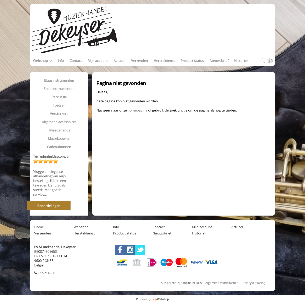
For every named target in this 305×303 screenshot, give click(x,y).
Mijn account (98, 60)
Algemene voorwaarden (221, 283)
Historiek (241, 60)
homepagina (137, 110)
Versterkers (59, 113)
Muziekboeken (59, 138)
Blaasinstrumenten (59, 80)
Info (61, 60)
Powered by (152, 299)
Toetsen (59, 105)
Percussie (59, 97)
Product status (192, 60)
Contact (76, 60)
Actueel (119, 60)
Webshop (40, 60)
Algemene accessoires (59, 122)
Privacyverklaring (253, 283)
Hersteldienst (164, 60)
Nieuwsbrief (219, 60)
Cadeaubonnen (59, 147)
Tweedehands (59, 130)
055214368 (46, 273)
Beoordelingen (48, 206)
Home (39, 227)
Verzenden (139, 60)
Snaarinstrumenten (59, 88)
